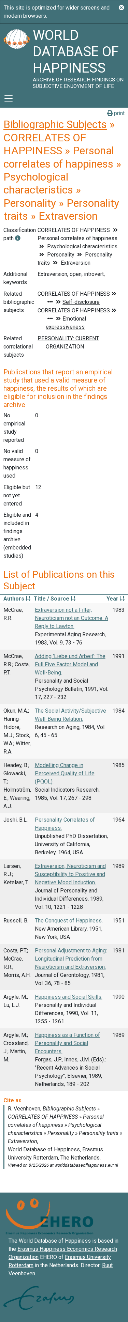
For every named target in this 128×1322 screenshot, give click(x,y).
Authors (14, 598)
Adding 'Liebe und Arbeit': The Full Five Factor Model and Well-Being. (70, 664)
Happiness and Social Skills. (68, 997)
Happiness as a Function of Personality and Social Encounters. (67, 1043)
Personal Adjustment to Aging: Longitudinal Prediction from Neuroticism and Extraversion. (71, 958)
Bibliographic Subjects (55, 124)
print (119, 113)
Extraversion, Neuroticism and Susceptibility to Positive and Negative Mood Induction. (70, 874)
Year (113, 598)
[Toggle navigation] (8, 98)
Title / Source (52, 598)
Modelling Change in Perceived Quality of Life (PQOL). (65, 773)
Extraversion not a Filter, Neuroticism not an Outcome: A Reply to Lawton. (71, 618)
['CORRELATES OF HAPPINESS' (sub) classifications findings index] (17, 238)
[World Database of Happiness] (16, 56)
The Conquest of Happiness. (69, 920)
